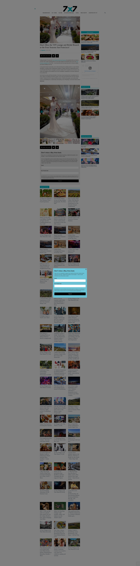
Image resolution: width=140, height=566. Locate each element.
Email (55, 278)
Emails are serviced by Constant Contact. (75, 290)
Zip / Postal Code (57, 283)
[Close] (86, 269)
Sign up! (70, 293)
